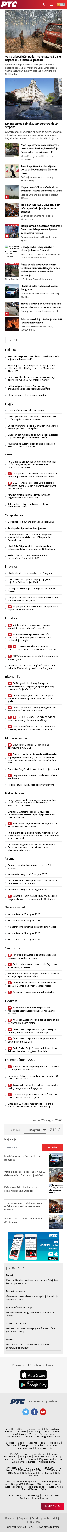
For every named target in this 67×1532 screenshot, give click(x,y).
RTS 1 (15, 1467)
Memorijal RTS (43, 1447)
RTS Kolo (13, 1472)
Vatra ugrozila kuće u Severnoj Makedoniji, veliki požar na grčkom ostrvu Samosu (32, 418)
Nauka (20, 1459)
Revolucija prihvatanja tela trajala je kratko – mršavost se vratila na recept (33, 956)
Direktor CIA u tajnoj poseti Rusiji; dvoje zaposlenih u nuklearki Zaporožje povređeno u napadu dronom (31, 814)
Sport (10, 1442)
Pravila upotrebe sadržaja (46, 1518)
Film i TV (8, 1459)
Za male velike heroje (23, 1461)
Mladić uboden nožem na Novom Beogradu (30, 573)
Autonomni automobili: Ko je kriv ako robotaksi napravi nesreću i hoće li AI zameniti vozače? (31, 1010)
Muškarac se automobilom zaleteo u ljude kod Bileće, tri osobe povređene (31, 445)
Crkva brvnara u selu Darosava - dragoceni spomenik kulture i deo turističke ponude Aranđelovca (30, 537)
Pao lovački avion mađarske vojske (26, 410)
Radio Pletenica (53, 1484)
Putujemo (25, 1456)
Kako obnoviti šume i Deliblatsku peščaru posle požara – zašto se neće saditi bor (32, 648)
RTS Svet (48, 1467)
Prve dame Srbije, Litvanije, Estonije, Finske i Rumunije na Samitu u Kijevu (33, 825)
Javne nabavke (50, 1495)
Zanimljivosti (39, 1453)
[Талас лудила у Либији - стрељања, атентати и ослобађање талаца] (12, 324)
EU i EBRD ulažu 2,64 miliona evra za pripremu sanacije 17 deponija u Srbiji (31, 718)
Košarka (32, 1442)
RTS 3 (36, 1467)
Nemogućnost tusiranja (19, 1307)
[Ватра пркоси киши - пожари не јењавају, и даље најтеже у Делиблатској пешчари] (33, 31)
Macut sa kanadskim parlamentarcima (27, 395)
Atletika (39, 1445)
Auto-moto (53, 1445)
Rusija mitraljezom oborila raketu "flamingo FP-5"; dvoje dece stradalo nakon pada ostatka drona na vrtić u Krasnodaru (33, 835)
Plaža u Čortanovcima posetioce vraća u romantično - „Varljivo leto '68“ (28, 557)
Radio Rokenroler (13, 1486)
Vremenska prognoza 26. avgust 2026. (28, 874)
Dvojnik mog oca (15, 1291)
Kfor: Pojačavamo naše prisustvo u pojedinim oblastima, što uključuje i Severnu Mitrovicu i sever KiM (40, 148)
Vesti (9, 1428)
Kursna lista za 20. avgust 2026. (24, 939)
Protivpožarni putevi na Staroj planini (27, 528)
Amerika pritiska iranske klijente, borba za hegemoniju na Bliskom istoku (39, 169)
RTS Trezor (28, 1472)
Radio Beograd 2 (49, 1481)
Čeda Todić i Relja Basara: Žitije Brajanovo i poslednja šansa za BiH (32, 1040)
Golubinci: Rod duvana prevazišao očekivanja (31, 521)
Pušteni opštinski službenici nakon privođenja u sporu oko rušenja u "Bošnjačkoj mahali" (32, 378)
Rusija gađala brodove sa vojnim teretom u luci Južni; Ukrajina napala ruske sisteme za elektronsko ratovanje (32, 464)
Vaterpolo (25, 1445)
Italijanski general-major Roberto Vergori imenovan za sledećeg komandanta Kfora (29, 387)
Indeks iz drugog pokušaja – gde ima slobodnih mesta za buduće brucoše (29, 627)
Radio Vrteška (56, 1486)
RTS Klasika (53, 1470)
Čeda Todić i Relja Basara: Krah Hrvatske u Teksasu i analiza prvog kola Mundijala (32, 1050)
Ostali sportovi (24, 1447)
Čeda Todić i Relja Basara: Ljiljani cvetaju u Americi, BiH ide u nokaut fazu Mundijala (32, 1031)
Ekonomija (12, 677)
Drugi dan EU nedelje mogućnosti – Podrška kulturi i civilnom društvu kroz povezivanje (30, 1105)
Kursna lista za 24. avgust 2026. (24, 920)
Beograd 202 (33, 1484)
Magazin (14, 1453)
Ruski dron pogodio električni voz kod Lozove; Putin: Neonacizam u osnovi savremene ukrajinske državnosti (31, 847)
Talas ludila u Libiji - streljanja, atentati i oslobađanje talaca (28, 505)
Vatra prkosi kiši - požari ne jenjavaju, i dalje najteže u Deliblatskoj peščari (33, 58)
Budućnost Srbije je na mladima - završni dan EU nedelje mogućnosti (33, 1077)
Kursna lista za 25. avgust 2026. (24, 914)
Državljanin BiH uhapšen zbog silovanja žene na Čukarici (32, 590)
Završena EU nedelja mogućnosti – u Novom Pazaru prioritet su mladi (33, 1068)
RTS (10, 1495)
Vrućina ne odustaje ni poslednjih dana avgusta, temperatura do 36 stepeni (32, 882)
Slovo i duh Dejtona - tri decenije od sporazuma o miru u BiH (28, 746)
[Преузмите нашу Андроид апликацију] (33, 1384)
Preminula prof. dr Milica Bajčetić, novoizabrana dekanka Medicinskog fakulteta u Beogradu (32, 667)
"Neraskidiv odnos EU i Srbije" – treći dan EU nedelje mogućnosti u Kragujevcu (33, 1086)
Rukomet (12, 1445)
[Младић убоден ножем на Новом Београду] (12, 291)
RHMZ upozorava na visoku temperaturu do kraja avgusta (33, 657)
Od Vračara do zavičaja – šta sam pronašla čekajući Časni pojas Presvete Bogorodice (32, 984)
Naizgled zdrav (47, 1461)
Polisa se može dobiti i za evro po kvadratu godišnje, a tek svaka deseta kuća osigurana (32, 728)
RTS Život (37, 1470)
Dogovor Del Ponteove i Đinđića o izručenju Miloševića (33, 777)
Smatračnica (14, 948)
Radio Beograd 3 (13, 1484)
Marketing (33, 1495)
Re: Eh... (10, 1339)
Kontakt (20, 1495)
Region (10, 404)
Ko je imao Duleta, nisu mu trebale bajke (33, 992)
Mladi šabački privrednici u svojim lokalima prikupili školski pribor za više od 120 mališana (31, 547)
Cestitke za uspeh (16, 1323)
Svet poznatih (41, 1456)
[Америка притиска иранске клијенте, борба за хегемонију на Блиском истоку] (12, 171)
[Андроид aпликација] (33, 1246)
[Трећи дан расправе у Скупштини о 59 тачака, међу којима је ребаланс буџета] (12, 210)
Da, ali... (10, 1275)
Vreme (9, 858)
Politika (10, 350)
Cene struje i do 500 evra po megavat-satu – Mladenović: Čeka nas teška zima (33, 709)
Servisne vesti (15, 907)
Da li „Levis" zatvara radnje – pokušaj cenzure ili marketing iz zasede (33, 966)
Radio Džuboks (35, 1486)
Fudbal (20, 1442)
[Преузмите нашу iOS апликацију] (33, 1374)
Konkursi (24, 1498)
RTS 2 (25, 1467)
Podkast (11, 1001)
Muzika (53, 1453)
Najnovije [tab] (10, 1139)
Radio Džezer (29, 1489)
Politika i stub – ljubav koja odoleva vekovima (31, 784)
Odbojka (55, 1442)
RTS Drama (22, 1470)
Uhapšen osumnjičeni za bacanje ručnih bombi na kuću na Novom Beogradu (33, 599)
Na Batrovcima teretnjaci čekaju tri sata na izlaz (32, 926)
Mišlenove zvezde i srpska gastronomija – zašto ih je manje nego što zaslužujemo (33, 975)
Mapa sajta (53, 1506)
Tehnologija (10, 1456)
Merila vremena (16, 738)
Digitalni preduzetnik (50, 1459)
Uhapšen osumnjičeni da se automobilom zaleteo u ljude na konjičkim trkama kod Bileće (33, 436)
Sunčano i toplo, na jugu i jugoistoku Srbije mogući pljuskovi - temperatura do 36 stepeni (32, 897)
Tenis (44, 1442)
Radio (11, 1481)
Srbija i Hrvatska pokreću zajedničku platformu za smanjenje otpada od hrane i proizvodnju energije (29, 637)
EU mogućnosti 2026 (20, 1060)
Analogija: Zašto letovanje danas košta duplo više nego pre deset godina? (33, 1021)
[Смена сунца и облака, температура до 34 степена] (33, 99)
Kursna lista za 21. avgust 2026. (24, 933)
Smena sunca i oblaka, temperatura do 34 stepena (32, 125)
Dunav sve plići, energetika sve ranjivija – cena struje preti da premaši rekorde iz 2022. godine (31, 698)
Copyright (24, 1518)
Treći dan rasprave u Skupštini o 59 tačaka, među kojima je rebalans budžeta (40, 208)
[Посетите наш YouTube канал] (43, 1411)
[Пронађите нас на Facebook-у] (34, 1411)
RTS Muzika (45, 1472)
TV (8, 1467)
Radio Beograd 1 (26, 1481)
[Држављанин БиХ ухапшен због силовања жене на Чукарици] (12, 252)
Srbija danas (14, 515)
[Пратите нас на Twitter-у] (25, 1411)
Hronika (11, 566)
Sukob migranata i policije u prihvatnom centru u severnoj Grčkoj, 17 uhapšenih (33, 427)
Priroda (31, 1459)
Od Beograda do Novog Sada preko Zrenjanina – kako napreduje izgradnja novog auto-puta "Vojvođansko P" (31, 686)
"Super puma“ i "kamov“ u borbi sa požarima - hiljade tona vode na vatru (33, 608)
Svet (8, 455)
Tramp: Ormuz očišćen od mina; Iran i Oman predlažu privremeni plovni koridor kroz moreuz (41, 229)
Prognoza (14, 1130)
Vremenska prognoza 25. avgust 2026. (28, 889)
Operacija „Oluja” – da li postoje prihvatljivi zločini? (33, 769)
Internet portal (40, 1498)
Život (26, 1453)
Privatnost (11, 1518)
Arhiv (43, 1489)
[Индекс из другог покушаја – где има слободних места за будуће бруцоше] (12, 309)
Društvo (11, 618)
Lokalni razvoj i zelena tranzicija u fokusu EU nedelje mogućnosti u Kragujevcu (33, 1096)
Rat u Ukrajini (15, 793)
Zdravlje (57, 1456)
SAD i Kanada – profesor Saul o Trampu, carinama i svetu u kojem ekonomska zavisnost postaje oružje (32, 485)
